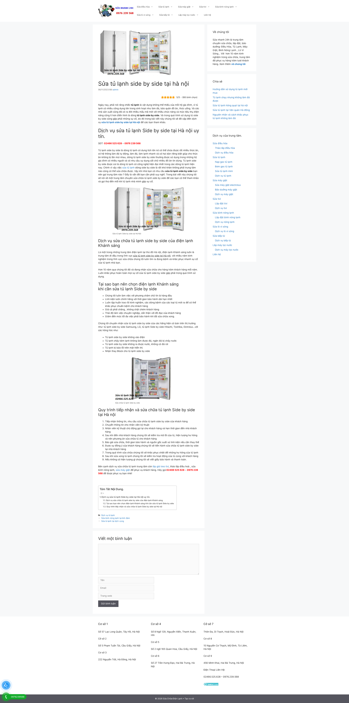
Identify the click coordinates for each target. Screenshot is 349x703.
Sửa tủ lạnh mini (224, 171)
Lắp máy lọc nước (186, 15)
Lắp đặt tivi (221, 203)
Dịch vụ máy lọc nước (226, 249)
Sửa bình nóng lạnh (224, 6)
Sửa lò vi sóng (143, 15)
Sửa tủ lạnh (163, 6)
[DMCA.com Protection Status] (211, 685)
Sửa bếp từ (164, 15)
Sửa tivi (202, 6)
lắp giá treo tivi (161, 466)
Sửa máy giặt (184, 6)
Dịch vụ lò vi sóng (224, 231)
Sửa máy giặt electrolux (228, 185)
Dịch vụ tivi (221, 208)
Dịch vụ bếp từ (223, 240)
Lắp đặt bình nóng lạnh (227, 217)
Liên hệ (207, 15)
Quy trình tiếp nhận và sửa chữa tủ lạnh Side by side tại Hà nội (134, 506)
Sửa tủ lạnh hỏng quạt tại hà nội (230, 105)
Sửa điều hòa (143, 6)
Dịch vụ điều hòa (224, 152)
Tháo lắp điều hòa (225, 148)
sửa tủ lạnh (128, 167)
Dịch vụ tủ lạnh (108, 515)
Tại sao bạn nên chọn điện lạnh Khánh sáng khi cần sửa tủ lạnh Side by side (140, 503)
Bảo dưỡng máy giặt (226, 189)
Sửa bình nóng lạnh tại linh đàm (115, 518)
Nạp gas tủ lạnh (223, 162)
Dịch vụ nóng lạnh (224, 222)
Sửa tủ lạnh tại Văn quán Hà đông (231, 110)
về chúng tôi (238, 64)
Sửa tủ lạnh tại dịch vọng (112, 521)
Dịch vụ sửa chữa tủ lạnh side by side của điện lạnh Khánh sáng (134, 500)
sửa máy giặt (123, 470)
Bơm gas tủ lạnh (224, 166)
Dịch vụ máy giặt (224, 194)
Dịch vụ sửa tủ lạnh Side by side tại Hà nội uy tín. (125, 497)
